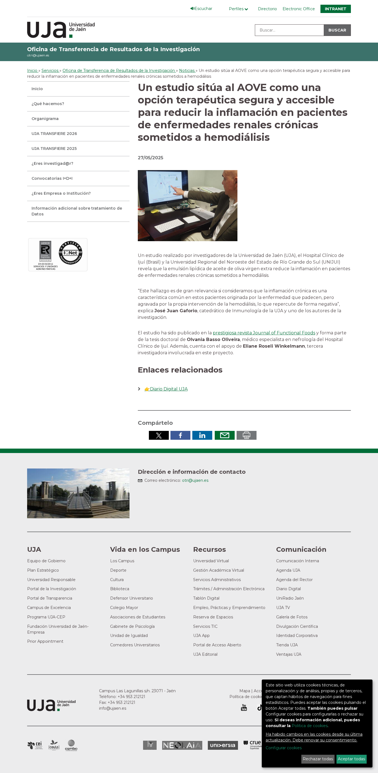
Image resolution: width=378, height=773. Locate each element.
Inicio (37, 88)
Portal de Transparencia (49, 598)
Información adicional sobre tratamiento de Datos (77, 211)
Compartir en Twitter (159, 435)
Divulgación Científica (297, 626)
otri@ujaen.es (38, 55)
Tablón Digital (206, 598)
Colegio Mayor (124, 607)
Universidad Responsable (51, 579)
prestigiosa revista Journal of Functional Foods (264, 332)
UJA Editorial (205, 654)
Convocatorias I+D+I (52, 178)
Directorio (267, 8)
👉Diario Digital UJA (166, 389)
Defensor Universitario (131, 598)
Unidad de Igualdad (129, 635)
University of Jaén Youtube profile (244, 707)
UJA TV (283, 607)
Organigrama (45, 118)
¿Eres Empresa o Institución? (61, 193)
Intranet (335, 8)
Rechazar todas (318, 758)
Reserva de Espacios (213, 617)
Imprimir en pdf (247, 435)
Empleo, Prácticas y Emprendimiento (229, 607)
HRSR (150, 745)
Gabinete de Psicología (132, 626)
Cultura (117, 579)
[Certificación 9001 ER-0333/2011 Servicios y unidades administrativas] (58, 254)
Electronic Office (299, 8)
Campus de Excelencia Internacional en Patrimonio (35, 745)
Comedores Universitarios (135, 644)
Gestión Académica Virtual (218, 570)
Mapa (244, 690)
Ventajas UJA (288, 654)
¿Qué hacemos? (48, 103)
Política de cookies (247, 696)
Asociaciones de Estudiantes (137, 617)
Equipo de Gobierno (46, 560)
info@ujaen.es (112, 708)
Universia (223, 745)
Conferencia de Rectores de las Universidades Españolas (253, 745)
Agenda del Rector (294, 579)
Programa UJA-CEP (46, 617)
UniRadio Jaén (290, 598)
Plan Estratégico (43, 570)
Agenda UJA (288, 570)
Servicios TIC (205, 626)
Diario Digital (288, 588)
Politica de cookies (310, 725)
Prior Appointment (45, 641)
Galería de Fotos (291, 617)
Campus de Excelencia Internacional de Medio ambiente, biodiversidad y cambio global (71, 745)
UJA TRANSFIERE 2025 (54, 148)
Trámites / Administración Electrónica (229, 588)
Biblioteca (119, 588)
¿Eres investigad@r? (52, 163)
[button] (187, 205)
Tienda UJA (287, 644)
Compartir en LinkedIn (202, 435)
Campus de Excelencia (49, 607)
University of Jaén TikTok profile (260, 707)
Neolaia (182, 745)
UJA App (201, 635)
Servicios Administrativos (217, 579)
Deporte (118, 570)
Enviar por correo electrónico (225, 435)
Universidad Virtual (211, 560)
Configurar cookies (284, 747)
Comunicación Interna (297, 560)
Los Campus (122, 560)
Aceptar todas (351, 758)
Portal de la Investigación (51, 588)
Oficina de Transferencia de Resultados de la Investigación (113, 49)
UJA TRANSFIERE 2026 (54, 133)
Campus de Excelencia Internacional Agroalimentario (53, 745)
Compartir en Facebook (180, 435)
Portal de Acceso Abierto (217, 644)
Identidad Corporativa (297, 635)
